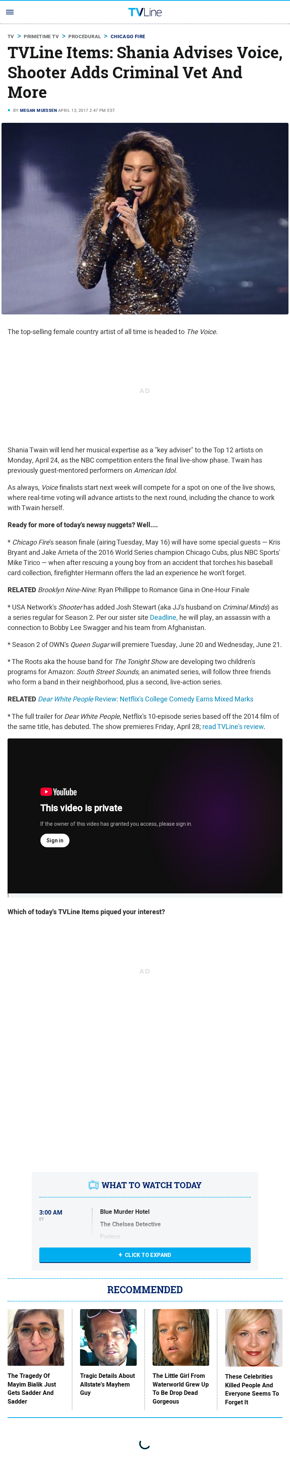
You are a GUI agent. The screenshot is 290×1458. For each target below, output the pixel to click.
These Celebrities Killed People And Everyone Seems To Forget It (252, 1389)
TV (11, 36)
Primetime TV (41, 36)
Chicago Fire (128, 36)
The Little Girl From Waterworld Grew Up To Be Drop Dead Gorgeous (181, 1388)
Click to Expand (148, 1255)
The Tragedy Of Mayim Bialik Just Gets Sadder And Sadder (32, 1388)
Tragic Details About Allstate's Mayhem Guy (107, 1384)
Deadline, (164, 617)
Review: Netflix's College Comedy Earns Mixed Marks (145, 699)
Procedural (84, 36)
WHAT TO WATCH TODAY (152, 1185)
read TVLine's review (233, 726)
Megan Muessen (38, 110)
